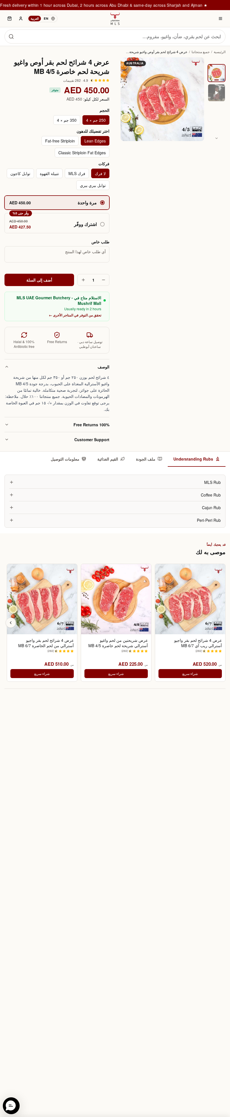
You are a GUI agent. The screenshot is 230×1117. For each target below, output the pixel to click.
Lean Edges (95, 141)
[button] (56, 223)
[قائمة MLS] (220, 18)
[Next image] (217, 138)
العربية (35, 18)
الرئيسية (220, 51)
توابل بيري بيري (93, 185)
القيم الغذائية (107, 459)
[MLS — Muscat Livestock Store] (115, 18)
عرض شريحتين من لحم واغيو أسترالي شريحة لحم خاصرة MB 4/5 (118, 643)
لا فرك (100, 173)
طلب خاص (100, 241)
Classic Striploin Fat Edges (82, 152)
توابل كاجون (20, 173)
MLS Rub (212, 482)
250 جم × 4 (96, 120)
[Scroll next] (11, 623)
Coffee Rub (211, 495)
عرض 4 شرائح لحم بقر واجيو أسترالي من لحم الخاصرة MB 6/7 (46, 643)
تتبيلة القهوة (49, 173)
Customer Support (91, 439)
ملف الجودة (145, 459)
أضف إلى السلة (39, 280)
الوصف (103, 367)
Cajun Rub (211, 507)
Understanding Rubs (193, 459)
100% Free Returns (91, 424)
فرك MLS (76, 173)
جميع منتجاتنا (201, 51)
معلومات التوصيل (65, 459)
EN (46, 18)
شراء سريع (190, 673)
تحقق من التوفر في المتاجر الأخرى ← (75, 315)
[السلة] (9, 18)
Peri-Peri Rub (209, 520)
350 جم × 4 (67, 120)
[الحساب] (21, 18)
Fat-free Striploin (60, 141)
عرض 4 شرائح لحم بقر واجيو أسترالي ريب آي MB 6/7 (198, 643)
